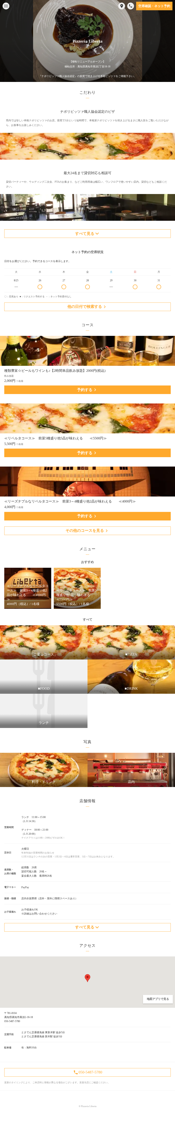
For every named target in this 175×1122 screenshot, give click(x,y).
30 (135, 280)
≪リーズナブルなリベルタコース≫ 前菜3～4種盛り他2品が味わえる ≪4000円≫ (70, 501)
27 (64, 280)
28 (87, 280)
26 (40, 280)
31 (159, 280)
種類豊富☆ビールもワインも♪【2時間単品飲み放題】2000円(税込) (54, 370)
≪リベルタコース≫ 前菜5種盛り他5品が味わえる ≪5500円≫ (55, 438)
